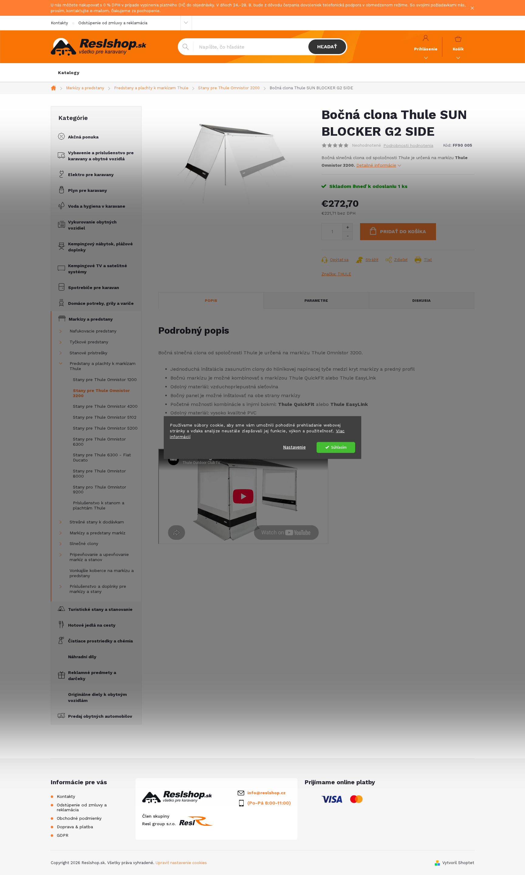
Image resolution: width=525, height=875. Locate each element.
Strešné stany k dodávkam (97, 521)
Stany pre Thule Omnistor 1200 (105, 379)
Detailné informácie (376, 165)
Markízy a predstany (91, 319)
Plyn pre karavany (87, 190)
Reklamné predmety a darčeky (92, 675)
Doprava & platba (75, 826)
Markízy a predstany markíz (97, 532)
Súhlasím (339, 447)
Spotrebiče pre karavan (93, 287)
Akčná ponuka (83, 136)
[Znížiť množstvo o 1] (347, 236)
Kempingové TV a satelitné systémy (97, 268)
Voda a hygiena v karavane (96, 206)
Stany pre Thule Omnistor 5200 (105, 428)
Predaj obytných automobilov (100, 716)
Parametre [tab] (316, 300)
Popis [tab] (211, 300)
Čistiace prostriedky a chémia (100, 640)
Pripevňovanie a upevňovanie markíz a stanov (99, 557)
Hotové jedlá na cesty (91, 625)
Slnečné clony (84, 543)
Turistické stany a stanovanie (100, 609)
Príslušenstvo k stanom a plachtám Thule (98, 505)
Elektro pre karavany (91, 174)
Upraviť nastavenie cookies (181, 862)
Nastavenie (294, 447)
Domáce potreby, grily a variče (101, 303)
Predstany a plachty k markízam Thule (103, 366)
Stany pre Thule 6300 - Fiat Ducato (102, 457)
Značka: (336, 274)
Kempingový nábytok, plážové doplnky (100, 246)
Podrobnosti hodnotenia (408, 145)
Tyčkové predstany (89, 341)
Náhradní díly (82, 656)
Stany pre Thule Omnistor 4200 (105, 406)
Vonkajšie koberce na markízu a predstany (102, 573)
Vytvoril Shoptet (458, 862)
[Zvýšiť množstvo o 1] (347, 227)
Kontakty (59, 23)
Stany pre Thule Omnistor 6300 (99, 442)
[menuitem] (69, 72)
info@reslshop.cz (266, 792)
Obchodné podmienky (79, 818)
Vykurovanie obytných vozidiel (92, 225)
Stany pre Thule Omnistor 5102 (104, 417)
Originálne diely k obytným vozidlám (97, 697)
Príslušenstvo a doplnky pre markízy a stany (98, 589)
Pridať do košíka (403, 231)
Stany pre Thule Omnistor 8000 (99, 473)
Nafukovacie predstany (93, 331)
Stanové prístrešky (88, 352)
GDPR (62, 835)
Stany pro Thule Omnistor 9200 (99, 490)
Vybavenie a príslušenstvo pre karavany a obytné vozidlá (101, 155)
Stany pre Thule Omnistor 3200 (101, 393)
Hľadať (327, 46)
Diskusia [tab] (421, 300)
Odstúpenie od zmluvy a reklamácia (112, 23)
